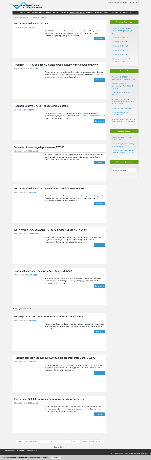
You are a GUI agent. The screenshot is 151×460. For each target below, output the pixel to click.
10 (47, 441)
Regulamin (110, 2)
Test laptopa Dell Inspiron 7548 (31, 23)
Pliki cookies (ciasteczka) (131, 2)
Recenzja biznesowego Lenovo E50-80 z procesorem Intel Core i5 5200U (55, 357)
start (19, 441)
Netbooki (89, 12)
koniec (98, 441)
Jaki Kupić (64, 12)
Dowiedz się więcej (42, 457)
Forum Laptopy (125, 12)
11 (51, 441)
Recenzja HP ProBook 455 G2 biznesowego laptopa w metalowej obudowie (56, 64)
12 (55, 441)
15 (69, 441)
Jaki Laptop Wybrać (10, 450)
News (106, 12)
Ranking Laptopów (52, 12)
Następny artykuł (88, 441)
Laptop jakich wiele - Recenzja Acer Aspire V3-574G (43, 271)
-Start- (22, 12)
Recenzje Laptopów (77, 12)
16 (74, 441)
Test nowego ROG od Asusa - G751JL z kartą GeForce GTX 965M (50, 229)
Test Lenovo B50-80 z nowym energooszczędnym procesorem (49, 399)
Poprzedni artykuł (30, 441)
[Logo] (27, 5)
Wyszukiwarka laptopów (35, 12)
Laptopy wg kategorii (32, 450)
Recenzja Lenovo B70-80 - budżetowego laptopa (41, 106)
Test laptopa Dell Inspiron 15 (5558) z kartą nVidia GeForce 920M (50, 188)
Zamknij (56, 457)
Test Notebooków (20, 450)
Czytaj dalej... (99, 38)
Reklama (117, 2)
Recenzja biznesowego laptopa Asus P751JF (39, 147)
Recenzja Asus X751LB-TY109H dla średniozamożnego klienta (49, 316)
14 (65, 441)
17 (78, 441)
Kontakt (122, 2)
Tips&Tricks (114, 12)
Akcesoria (98, 12)
